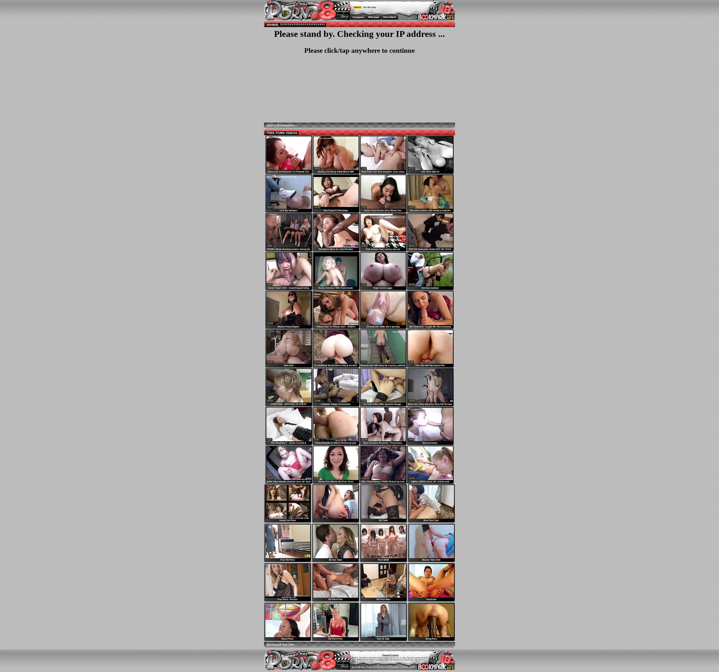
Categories (358, 17)
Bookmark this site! (280, 644)
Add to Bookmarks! (281, 125)
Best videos (389, 17)
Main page (373, 17)
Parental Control (390, 655)
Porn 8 (357, 7)
